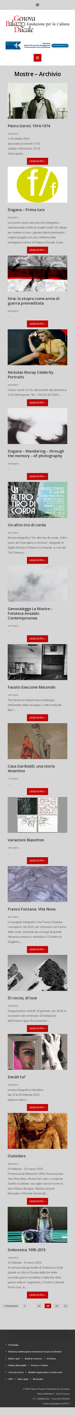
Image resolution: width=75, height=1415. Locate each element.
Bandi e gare (14, 1358)
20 (56, 1306)
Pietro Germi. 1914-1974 (29, 125)
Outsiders (17, 1155)
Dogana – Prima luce (26, 209)
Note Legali (23, 1379)
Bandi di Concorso (33, 1358)
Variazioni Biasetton (26, 840)
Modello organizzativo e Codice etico (45, 1372)
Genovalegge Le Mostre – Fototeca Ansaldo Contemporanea (30, 613)
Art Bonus (51, 1358)
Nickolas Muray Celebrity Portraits (30, 375)
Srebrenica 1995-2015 (27, 1249)
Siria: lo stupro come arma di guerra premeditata (33, 301)
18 (39, 1306)
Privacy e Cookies (39, 1365)
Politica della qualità (17, 1365)
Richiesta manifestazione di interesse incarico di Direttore (35, 1351)
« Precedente (11, 1306)
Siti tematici (38, 1379)
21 (65, 1306)
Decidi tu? (17, 1077)
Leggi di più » (37, 161)
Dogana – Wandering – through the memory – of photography (36, 453)
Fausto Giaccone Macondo (31, 687)
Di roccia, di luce (22, 998)
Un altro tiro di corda (27, 524)
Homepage (13, 1345)
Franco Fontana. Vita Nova (32, 909)
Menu (37, 5)
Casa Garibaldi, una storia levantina (31, 768)
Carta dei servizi (15, 1372)
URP (10, 1379)
